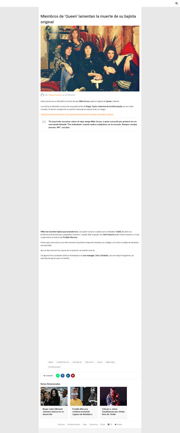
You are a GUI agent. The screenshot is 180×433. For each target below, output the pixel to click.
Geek (85, 424)
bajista (50, 362)
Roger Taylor (110, 362)
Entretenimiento (54, 367)
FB (111, 424)
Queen (99, 362)
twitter (119, 424)
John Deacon (77, 362)
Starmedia (90, 3)
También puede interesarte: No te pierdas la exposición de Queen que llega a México (77, 114)
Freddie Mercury (63, 362)
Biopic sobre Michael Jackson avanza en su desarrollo (53, 412)
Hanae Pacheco (55, 95)
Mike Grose (89, 362)
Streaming (93, 424)
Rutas (102, 424)
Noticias (61, 424)
